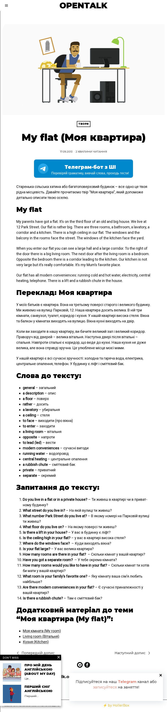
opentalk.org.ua (63, 676)
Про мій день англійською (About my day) (39, 669)
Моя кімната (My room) (42, 631)
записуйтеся (105, 687)
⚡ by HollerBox (116, 705)
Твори (83, 123)
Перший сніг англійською (38, 689)
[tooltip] (80, 665)
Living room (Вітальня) (41, 636)
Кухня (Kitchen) (36, 642)
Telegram (127, 681)
